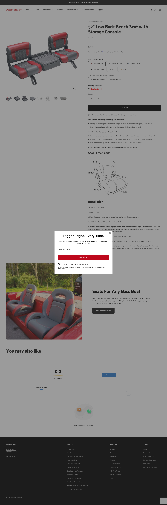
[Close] (110, 233)
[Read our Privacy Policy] (108, 267)
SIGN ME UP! (83, 257)
